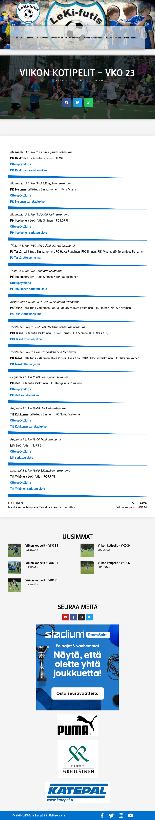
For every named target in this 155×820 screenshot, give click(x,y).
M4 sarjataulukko (21, 457)
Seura (30, 37)
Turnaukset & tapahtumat (66, 37)
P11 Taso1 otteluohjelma (25, 364)
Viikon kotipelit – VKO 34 (114, 545)
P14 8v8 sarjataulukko (24, 395)
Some (118, 37)
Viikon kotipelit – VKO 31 (41, 580)
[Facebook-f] (102, 815)
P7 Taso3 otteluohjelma (25, 257)
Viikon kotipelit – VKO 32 (114, 563)
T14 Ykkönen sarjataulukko (27, 488)
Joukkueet (42, 37)
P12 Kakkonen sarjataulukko (28, 170)
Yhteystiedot (131, 37)
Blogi (109, 37)
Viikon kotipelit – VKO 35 (41, 545)
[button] (66, 102)
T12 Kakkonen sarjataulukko (28, 426)
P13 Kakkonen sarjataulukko (28, 289)
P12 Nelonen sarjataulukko (27, 201)
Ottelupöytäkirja (20, 164)
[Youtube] (130, 815)
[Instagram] (121, 815)
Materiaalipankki (93, 37)
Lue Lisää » (31, 549)
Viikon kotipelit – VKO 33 (41, 563)
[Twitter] (111, 815)
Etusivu (20, 37)
